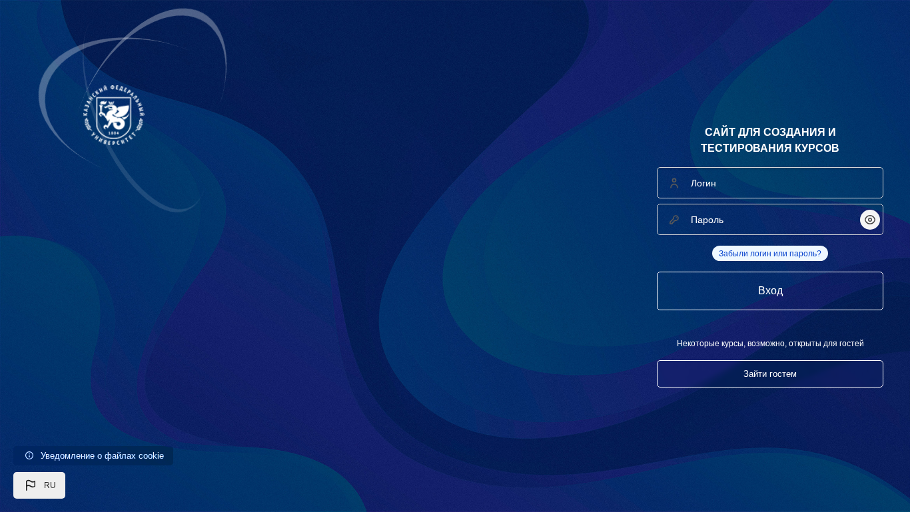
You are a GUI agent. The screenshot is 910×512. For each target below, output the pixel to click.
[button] (39, 485)
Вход (770, 290)
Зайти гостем (770, 374)
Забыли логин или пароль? (770, 253)
